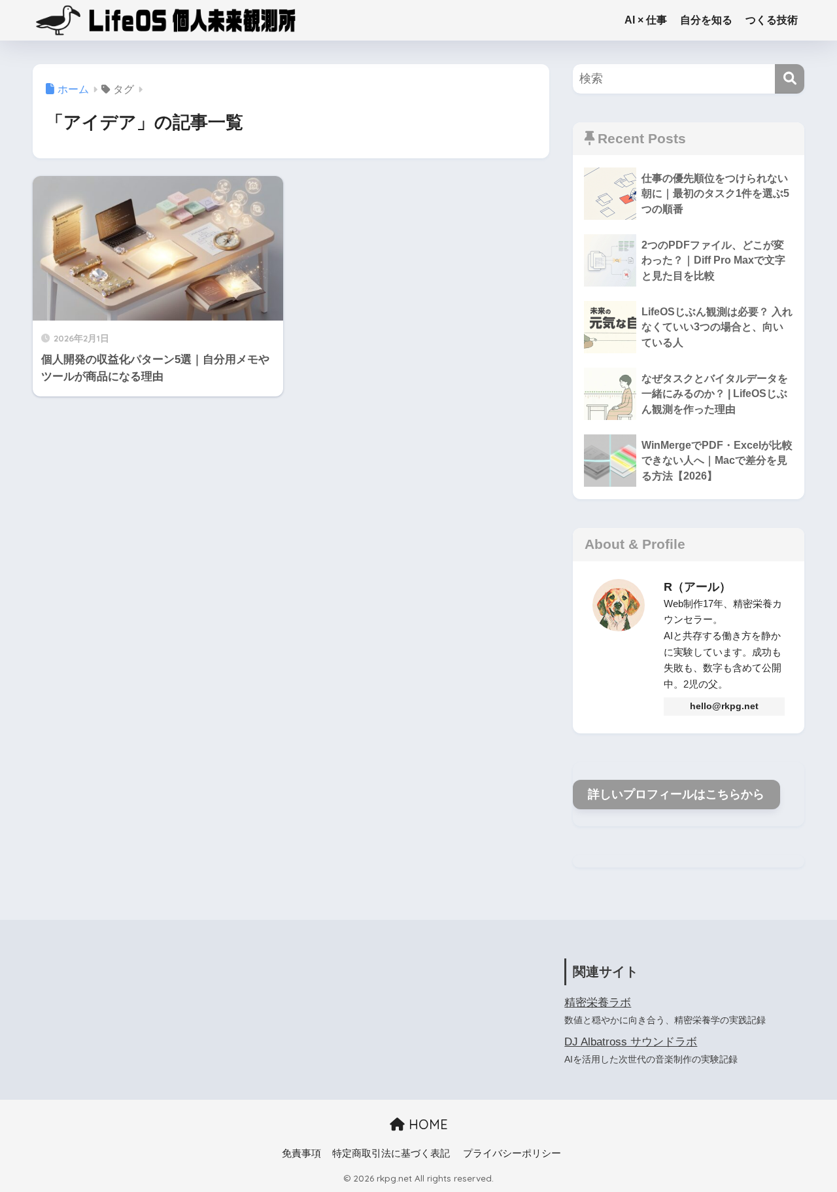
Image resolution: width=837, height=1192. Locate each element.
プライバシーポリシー (512, 1153)
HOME (426, 1124)
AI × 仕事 (645, 20)
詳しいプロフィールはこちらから (676, 794)
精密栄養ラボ (597, 1002)
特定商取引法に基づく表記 (391, 1153)
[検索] (789, 79)
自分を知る (706, 20)
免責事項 (301, 1153)
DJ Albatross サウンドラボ (630, 1042)
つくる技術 (771, 20)
